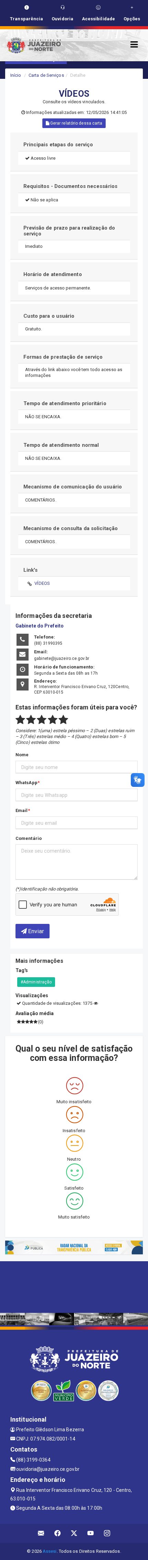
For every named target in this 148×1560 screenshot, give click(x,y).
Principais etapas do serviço (58, 144)
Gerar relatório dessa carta (76, 123)
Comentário (28, 838)
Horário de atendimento (52, 274)
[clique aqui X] (74, 1533)
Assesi (50, 1551)
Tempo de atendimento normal (61, 445)
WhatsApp (26, 782)
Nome (22, 754)
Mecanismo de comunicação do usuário (72, 487)
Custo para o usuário (49, 316)
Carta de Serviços (46, 75)
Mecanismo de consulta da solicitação (70, 528)
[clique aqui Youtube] (91, 1533)
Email (21, 810)
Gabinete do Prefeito (39, 626)
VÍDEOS (42, 583)
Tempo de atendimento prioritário (64, 403)
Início (15, 75)
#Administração (36, 982)
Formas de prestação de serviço (63, 357)
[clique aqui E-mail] (41, 1533)
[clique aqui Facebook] (58, 1533)
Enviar (35, 931)
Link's (30, 570)
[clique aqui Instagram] (107, 1533)
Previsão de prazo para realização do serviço (69, 231)
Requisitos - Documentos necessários (70, 186)
